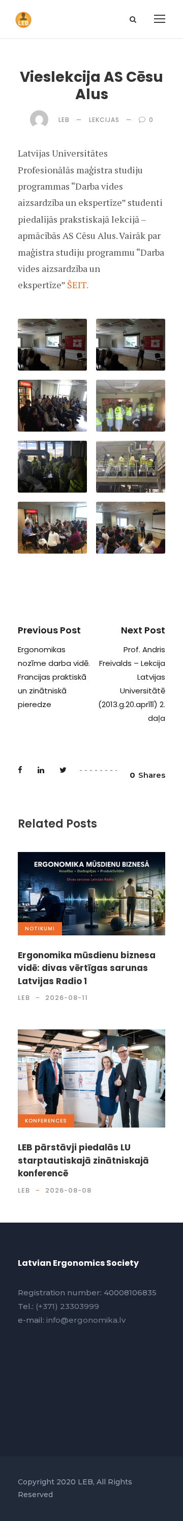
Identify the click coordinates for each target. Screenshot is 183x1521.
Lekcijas (104, 119)
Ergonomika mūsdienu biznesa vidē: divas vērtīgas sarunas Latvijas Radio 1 (87, 968)
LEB (64, 119)
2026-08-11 (66, 997)
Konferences (46, 1120)
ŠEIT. (77, 285)
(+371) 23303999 (67, 1306)
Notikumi (40, 928)
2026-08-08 (68, 1190)
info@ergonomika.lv (86, 1320)
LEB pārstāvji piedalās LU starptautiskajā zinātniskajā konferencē (83, 1160)
